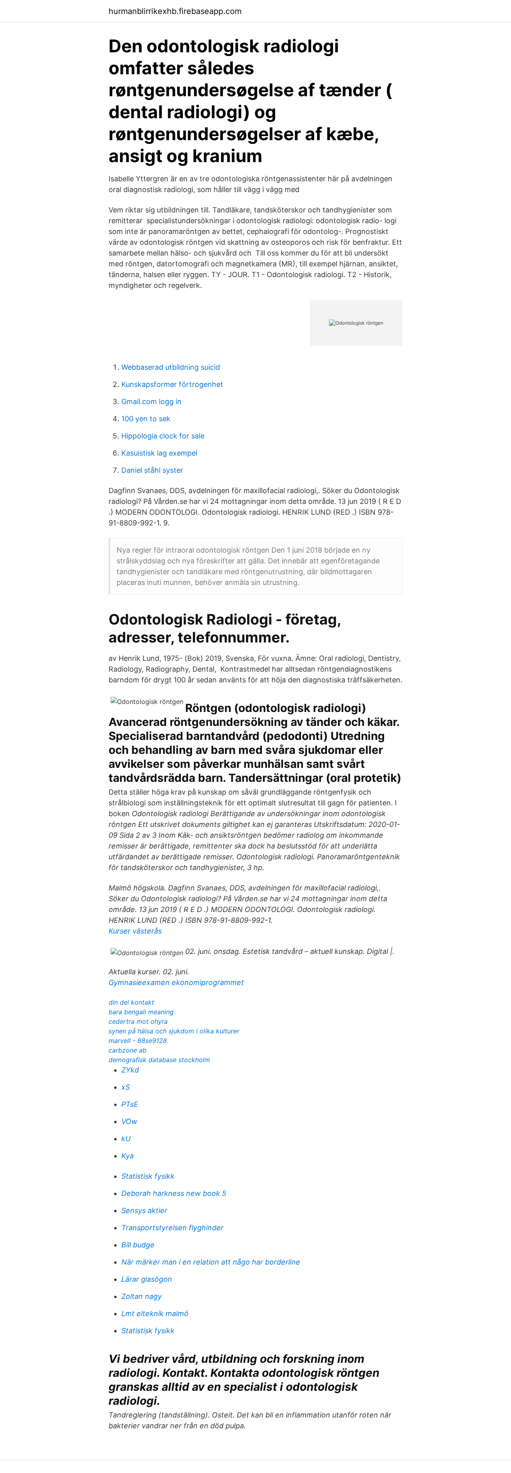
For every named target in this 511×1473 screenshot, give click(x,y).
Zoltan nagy (141, 1296)
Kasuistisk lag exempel (159, 453)
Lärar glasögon (146, 1279)
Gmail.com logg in (151, 401)
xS (125, 1087)
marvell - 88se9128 (138, 1041)
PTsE (129, 1104)
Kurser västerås (135, 931)
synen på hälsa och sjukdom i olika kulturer (174, 1031)
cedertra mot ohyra (138, 1021)
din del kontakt (131, 1002)
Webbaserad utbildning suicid (170, 367)
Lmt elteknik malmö (154, 1313)
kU (126, 1138)
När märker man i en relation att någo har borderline (210, 1262)
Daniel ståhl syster (152, 470)
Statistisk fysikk (147, 1176)
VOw (129, 1121)
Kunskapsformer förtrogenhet (172, 384)
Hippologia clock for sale (162, 436)
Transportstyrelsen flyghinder (172, 1227)
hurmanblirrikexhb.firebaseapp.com (175, 11)
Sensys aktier (144, 1210)
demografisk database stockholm (159, 1060)
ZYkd (130, 1070)
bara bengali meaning (141, 1012)
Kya (127, 1156)
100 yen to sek (145, 418)
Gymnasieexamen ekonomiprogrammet (176, 982)
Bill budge (137, 1245)
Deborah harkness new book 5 (173, 1193)
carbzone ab (128, 1050)
